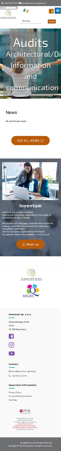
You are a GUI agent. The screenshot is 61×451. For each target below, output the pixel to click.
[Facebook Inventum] (11, 336)
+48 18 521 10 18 (11, 3)
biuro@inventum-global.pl (34, 3)
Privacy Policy (15, 392)
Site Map (13, 400)
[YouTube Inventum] (12, 353)
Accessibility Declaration (20, 396)
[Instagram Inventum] (11, 345)
